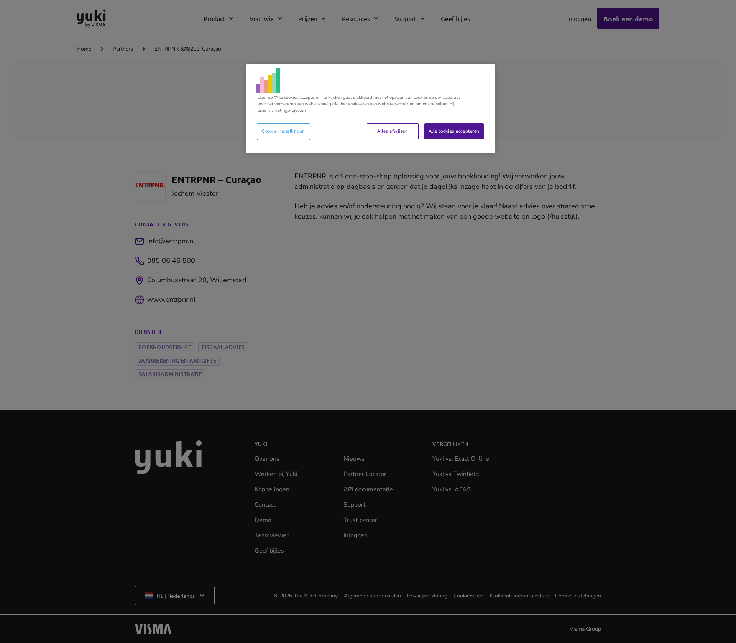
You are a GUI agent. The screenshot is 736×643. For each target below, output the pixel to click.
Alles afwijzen (392, 131)
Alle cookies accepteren (454, 131)
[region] (370, 108)
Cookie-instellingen (283, 131)
